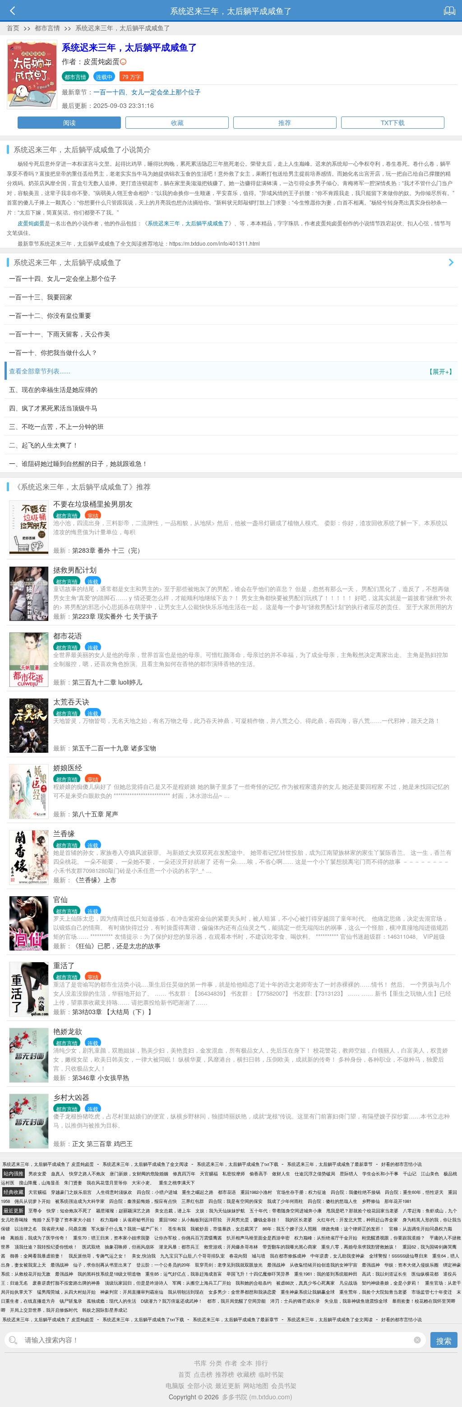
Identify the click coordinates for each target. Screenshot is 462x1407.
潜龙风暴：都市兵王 (179, 1247)
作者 (231, 1362)
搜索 (444, 1340)
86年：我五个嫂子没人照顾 (290, 1228)
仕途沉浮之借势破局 (315, 1173)
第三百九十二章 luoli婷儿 (107, 681)
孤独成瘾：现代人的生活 (111, 1301)
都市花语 (67, 635)
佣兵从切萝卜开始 (32, 1201)
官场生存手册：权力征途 (301, 1192)
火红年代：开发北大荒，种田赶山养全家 (357, 1219)
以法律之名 (25, 1228)
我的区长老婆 (298, 1219)
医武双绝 (91, 1247)
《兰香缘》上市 (94, 879)
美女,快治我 (144, 1256)
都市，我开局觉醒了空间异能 (236, 1301)
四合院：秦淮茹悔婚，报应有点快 (143, 1201)
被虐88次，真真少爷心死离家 (305, 1283)
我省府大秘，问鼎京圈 (64, 1228)
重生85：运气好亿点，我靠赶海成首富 (183, 1274)
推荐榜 (224, 1374)
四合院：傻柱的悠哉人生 (332, 1201)
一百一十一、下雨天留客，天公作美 (59, 333)
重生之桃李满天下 (177, 1182)
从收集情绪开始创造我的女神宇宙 (323, 1265)
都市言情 (47, 27)
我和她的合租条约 (254, 1283)
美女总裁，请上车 (173, 1210)
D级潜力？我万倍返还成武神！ (172, 1301)
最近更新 (227, 1385)
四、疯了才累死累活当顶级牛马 (53, 407)
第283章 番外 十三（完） (107, 549)
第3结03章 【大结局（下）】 (113, 1011)
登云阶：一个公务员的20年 (163, 1265)
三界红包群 (192, 1201)
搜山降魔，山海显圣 (39, 1182)
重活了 (64, 965)
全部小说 (200, 1385)
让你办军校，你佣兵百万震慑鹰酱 (188, 1238)
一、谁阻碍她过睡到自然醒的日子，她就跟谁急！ (78, 463)
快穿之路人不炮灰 (87, 1173)
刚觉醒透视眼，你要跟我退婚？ (393, 1238)
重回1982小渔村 (256, 1192)
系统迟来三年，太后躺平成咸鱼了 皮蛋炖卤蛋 (48, 1164)
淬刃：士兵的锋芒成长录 (295, 1301)
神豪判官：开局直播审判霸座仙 (131, 1292)
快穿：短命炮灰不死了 (69, 1210)
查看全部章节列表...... (232, 371)
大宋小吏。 (143, 1182)
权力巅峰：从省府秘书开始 (127, 1219)
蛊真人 (58, 1173)
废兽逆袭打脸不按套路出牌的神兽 (66, 1283)
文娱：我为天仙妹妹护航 (220, 1210)
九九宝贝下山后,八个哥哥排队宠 (192, 1256)
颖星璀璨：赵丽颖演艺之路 (123, 1210)
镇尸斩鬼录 (71, 1301)
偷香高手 (258, 1173)
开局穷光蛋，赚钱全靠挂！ (253, 1219)
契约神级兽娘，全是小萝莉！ (391, 1283)
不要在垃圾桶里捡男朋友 (93, 504)
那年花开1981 (397, 1201)
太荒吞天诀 (71, 701)
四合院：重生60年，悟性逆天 (414, 1192)
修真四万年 (184, 1173)
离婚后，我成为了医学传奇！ (39, 1238)
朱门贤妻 (73, 1182)
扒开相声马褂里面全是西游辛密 (258, 1238)
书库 (200, 1362)
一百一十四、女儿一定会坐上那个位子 (147, 91)
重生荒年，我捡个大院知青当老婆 (373, 1292)
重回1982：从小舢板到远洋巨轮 (190, 1219)
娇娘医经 (67, 767)
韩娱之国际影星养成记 (104, 1310)
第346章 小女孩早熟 (100, 1077)
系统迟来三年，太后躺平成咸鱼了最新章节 (330, 1164)
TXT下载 (393, 122)
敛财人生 (281, 1173)
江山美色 (430, 1173)
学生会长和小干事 (380, 1173)
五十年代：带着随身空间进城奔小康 (285, 1210)
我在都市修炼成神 (288, 1256)
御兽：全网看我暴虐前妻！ (37, 1256)
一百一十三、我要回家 (40, 296)
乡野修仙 (371, 1201)
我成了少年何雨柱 (285, 1201)
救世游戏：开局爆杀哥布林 (231, 1247)
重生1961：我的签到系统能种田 (325, 1274)
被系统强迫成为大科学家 (80, 1201)
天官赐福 (209, 1173)
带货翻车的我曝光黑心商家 (290, 1247)
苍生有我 (177, 1228)
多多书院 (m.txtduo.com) (257, 1396)
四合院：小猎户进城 (157, 1192)
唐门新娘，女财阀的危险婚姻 (139, 1173)
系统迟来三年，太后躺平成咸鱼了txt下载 (237, 1164)
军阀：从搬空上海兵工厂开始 (201, 1283)
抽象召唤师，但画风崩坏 (129, 1247)
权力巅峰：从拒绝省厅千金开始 (325, 1238)
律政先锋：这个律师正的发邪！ (352, 1228)
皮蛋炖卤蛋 (101, 61)
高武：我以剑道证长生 (384, 1274)
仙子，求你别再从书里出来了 (102, 1265)
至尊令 (35, 1210)
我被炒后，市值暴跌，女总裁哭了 (224, 1228)
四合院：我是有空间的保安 (235, 1201)
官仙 (60, 899)
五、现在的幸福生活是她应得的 (53, 389)
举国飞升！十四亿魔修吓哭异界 (258, 1274)
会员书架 (283, 1385)
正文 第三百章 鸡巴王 (102, 1143)
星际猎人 (349, 1173)
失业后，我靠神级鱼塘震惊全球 (356, 1301)
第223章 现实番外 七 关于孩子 (115, 615)
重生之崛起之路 (197, 1192)
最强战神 (60, 1265)
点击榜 (203, 1374)
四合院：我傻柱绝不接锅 (355, 1192)
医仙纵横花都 (425, 1274)
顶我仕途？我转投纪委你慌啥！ (46, 1247)
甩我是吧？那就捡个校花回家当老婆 (362, 1210)
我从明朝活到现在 (186, 1292)
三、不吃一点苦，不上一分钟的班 (56, 426)
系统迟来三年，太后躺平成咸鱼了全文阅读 (145, 1164)
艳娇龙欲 (67, 1031)
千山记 (409, 1173)
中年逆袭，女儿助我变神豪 (337, 1256)
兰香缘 (64, 833)
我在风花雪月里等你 (107, 1182)
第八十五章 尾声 (95, 813)
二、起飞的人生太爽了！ (44, 444)
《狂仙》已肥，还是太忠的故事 (116, 945)
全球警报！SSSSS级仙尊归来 (398, 1256)
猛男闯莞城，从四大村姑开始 (66, 1292)
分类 (215, 1362)
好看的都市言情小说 (401, 1164)
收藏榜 (246, 1374)
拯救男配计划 (75, 569)
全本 (246, 1362)
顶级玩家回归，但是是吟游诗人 (136, 1283)
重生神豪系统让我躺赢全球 (308, 1292)
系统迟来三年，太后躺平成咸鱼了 (122, 27)
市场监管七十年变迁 (431, 1292)
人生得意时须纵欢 (114, 1192)
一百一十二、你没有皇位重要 (50, 315)
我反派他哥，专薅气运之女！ (98, 1256)
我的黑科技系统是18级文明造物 (109, 1274)
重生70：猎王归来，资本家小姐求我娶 (111, 1238)
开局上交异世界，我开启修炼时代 (44, 1310)
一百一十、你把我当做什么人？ (53, 352)
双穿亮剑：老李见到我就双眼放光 (229, 1265)
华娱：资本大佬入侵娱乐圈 (411, 1265)
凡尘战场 (348, 1283)
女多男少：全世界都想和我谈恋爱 (242, 1292)
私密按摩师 (233, 1173)
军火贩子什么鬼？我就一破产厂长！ (127, 1228)
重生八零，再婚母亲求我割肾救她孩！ (359, 1247)
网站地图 (255, 1385)
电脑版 (175, 1385)
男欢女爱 (37, 1173)
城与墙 (258, 1256)
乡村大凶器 (71, 1097)
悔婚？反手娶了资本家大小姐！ (64, 1219)
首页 (13, 27)
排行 (261, 1362)
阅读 (69, 122)
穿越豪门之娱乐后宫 (71, 1192)
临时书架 (271, 1374)
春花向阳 (238, 1256)
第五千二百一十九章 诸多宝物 (114, 747)
